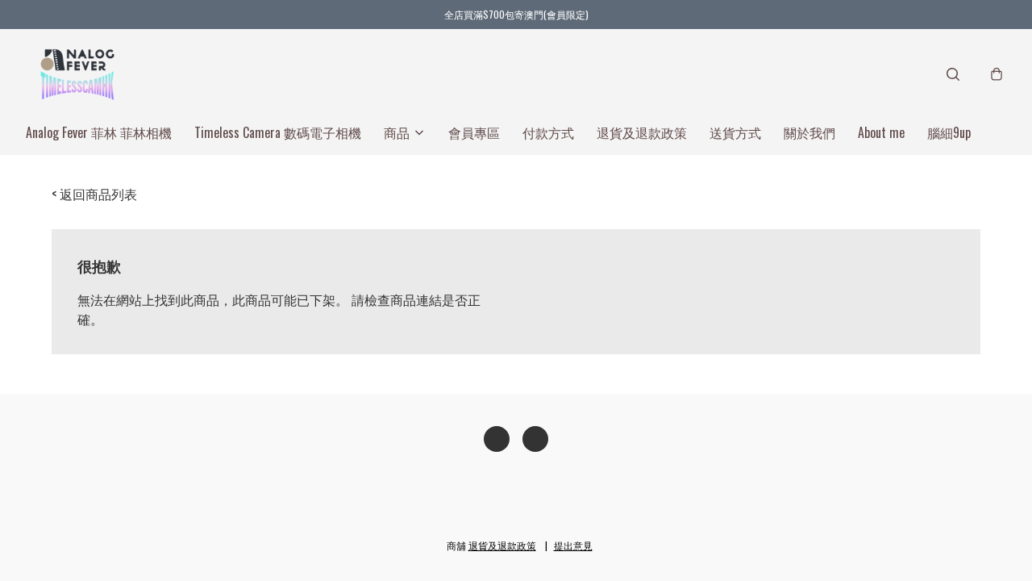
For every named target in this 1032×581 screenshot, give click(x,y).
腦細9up (949, 132)
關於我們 (809, 132)
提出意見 (573, 545)
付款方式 (548, 132)
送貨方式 (735, 132)
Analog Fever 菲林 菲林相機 (99, 132)
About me (881, 132)
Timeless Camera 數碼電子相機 (277, 132)
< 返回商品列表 (94, 193)
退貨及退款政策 (642, 132)
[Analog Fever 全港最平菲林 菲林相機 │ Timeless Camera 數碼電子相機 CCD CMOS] (77, 74)
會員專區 (474, 132)
